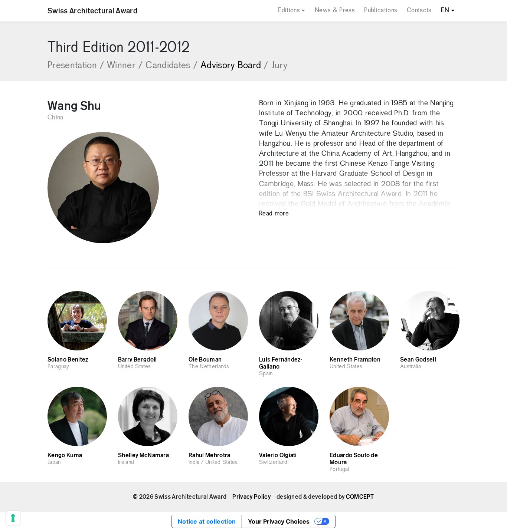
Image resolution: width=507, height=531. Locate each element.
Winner (125, 66)
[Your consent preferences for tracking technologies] (13, 518)
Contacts (419, 10)
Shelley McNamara (143, 455)
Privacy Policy (251, 497)
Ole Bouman (205, 360)
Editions (289, 10)
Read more (274, 214)
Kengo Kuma (65, 455)
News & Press (335, 10)
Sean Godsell (418, 360)
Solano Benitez (68, 360)
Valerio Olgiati (278, 455)
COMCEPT (360, 497)
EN (445, 10)
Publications (380, 10)
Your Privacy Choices (279, 521)
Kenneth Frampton (355, 360)
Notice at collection (207, 521)
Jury (279, 66)
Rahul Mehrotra (209, 455)
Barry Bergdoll (137, 360)
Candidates (171, 66)
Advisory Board (234, 66)
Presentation (76, 66)
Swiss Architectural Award (92, 10)
